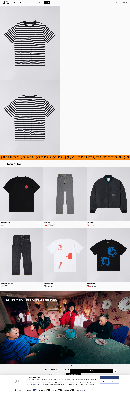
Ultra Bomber (90, 223)
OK (109, 377)
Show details (80, 390)
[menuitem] (15, 3)
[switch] (48, 390)
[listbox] (93, 366)
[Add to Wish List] (115, 371)
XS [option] (71, 365)
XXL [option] (90, 365)
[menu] (31, 2)
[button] (124, 2)
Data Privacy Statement (35, 384)
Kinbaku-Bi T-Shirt (91, 284)
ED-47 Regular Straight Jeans (7, 284)
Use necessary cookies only (109, 381)
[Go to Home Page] (6, 2)
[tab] (58, 2)
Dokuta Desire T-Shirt (48, 284)
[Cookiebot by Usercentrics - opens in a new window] (18, 390)
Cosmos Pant (50, 223)
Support (119, 2)
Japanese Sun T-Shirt (5, 223)
